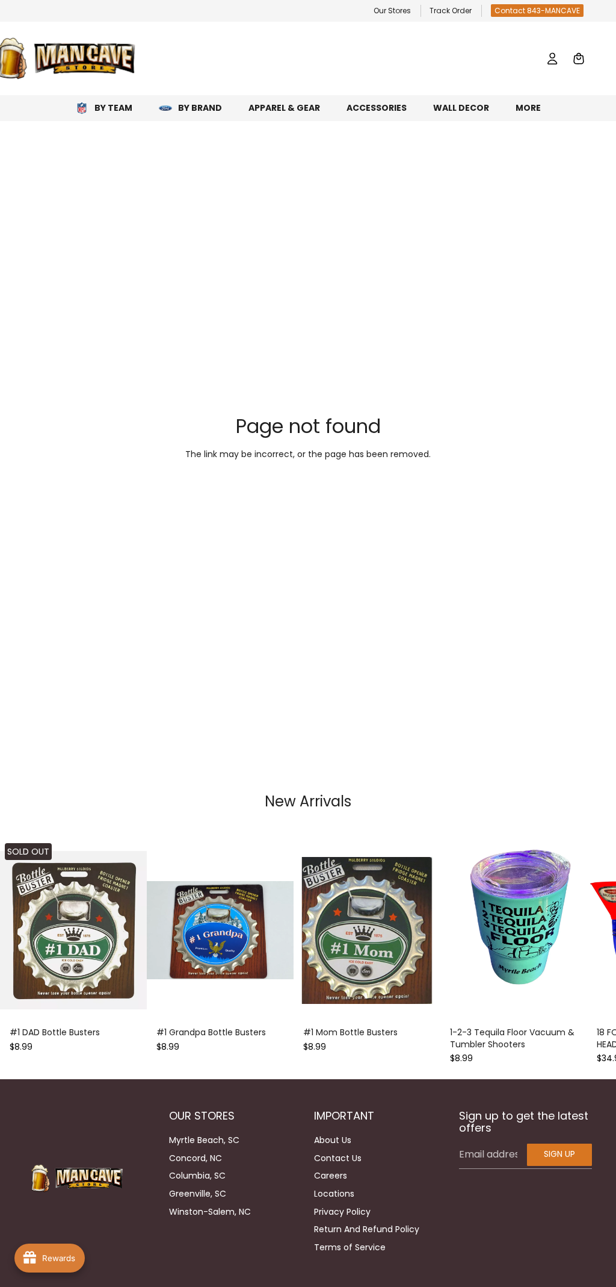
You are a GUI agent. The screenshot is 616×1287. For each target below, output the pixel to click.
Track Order (451, 10)
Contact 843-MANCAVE (537, 10)
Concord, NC (195, 1158)
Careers (330, 1176)
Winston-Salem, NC (210, 1212)
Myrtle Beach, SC (204, 1140)
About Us (332, 1140)
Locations (334, 1194)
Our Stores (392, 10)
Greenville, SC (197, 1194)
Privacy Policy (342, 1212)
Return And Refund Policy (366, 1229)
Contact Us (338, 1158)
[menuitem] (528, 108)
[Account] (552, 58)
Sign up (559, 1154)
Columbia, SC (197, 1176)
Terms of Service (350, 1247)
